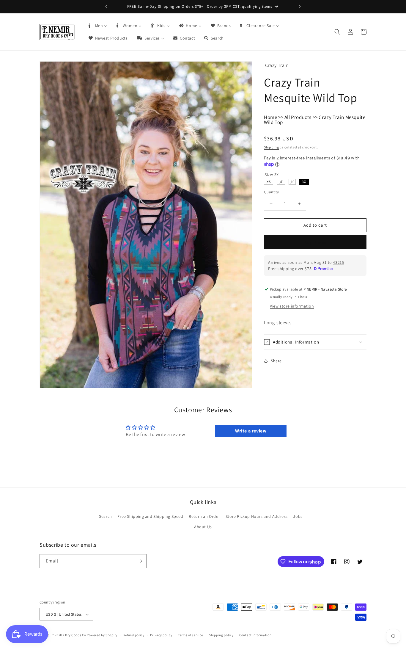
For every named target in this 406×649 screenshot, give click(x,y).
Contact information (255, 635)
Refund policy (133, 635)
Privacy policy (161, 635)
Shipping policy (221, 635)
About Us (203, 527)
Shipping (271, 147)
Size (272, 174)
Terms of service (190, 635)
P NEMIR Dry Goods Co (69, 635)
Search (105, 516)
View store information (292, 306)
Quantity (271, 192)
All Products (297, 117)
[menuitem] (97, 25)
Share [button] (276, 360)
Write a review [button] (250, 431)
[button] (337, 31)
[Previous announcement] (106, 6)
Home (270, 117)
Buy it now (315, 242)
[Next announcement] (299, 6)
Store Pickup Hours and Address (257, 516)
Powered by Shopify (102, 635)
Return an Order (204, 516)
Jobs (297, 516)
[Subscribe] (139, 561)
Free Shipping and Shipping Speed (150, 516)
